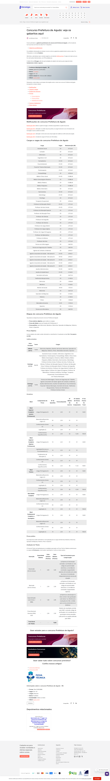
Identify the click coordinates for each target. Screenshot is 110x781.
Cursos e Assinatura (35, 103)
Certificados (58, 759)
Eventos (39, 756)
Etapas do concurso (34, 91)
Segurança (40, 749)
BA (72, 13)
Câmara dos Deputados (33, 1)
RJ (60, 17)
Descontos (58, 756)
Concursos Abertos (34, 667)
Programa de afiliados (42, 759)
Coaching (57, 751)
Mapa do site (40, 757)
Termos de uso (40, 752)
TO (84, 17)
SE (78, 17)
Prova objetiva (36, 96)
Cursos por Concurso (60, 748)
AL (63, 13)
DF (78, 13)
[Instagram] (74, 757)
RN (63, 17)
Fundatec (35, 71)
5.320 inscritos (59, 56)
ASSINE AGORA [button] (34, 655)
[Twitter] (82, 757)
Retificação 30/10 (31, 125)
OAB (89, 1)
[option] (39, 722)
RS (72, 17)
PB (75, 15)
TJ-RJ (39, 1)
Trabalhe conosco (41, 760)
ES (81, 13)
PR (84, 15)
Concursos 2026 (33, 669)
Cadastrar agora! (24, 756)
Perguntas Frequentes (60, 754)
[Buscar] (66, 7)
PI (81, 15)
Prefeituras (30, 703)
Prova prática (35, 98)
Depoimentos (58, 757)
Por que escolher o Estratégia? (61, 752)
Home (21, 22)
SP (81, 17)
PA (72, 15)
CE (75, 13)
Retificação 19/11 (31, 137)
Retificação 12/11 (31, 133)
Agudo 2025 (36, 78)
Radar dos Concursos (24, 1)
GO (84, 13)
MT (69, 15)
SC (75, 17)
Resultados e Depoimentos (52, 1)
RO (66, 17)
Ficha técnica (33, 105)
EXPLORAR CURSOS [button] (35, 116)
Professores (43, 1)
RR (69, 17)
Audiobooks (58, 760)
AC (60, 13)
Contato (59, 1)
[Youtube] (79, 757)
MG (63, 15)
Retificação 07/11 (31, 128)
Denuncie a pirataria (41, 754)
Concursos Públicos (41, 729)
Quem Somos (40, 748)
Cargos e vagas (33, 89)
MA (60, 15)
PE (78, 15)
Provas (31, 93)
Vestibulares (58, 749)
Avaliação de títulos (37, 100)
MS (66, 15)
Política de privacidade (42, 751)
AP (69, 13)
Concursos (78, 1)
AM (66, 13)
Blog (24, 22)
